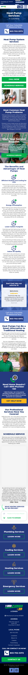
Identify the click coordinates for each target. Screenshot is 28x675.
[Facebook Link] (11, 670)
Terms (16, 502)
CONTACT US (14, 659)
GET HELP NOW (14, 401)
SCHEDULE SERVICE (14, 85)
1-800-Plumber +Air (16, 387)
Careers (14, 640)
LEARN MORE (14, 537)
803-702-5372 (14, 632)
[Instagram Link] (16, 670)
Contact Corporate (14, 645)
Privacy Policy (12, 666)
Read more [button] (14, 303)
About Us (14, 638)
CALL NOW (14, 79)
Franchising (14, 643)
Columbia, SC (4, 1)
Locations (14, 635)
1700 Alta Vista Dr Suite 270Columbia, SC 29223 (14, 623)
